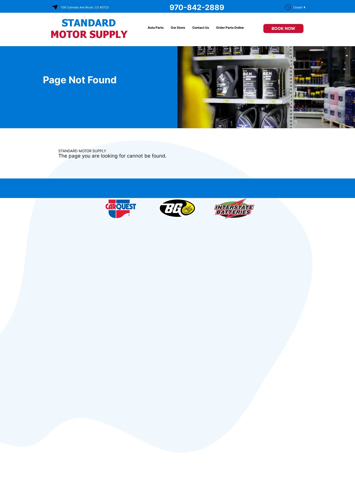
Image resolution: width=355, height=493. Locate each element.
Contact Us (200, 28)
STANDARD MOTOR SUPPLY (82, 151)
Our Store (178, 28)
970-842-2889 (196, 7)
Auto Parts (156, 28)
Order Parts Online (230, 28)
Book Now (283, 28)
